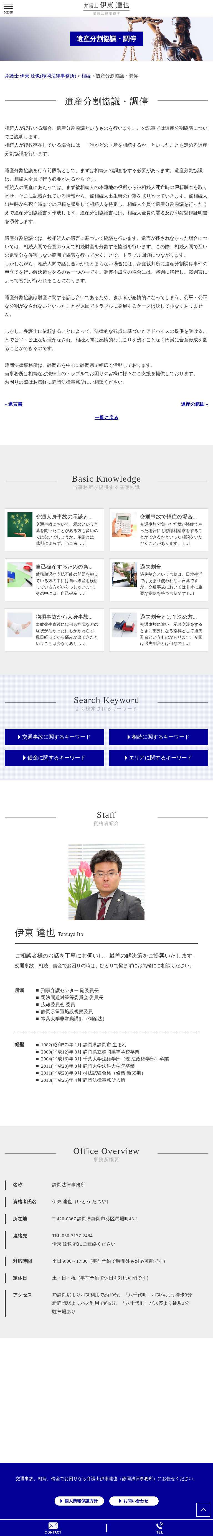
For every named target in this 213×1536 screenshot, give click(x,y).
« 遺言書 (13, 404)
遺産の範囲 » (194, 404)
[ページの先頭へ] (203, 1509)
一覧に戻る (106, 417)
